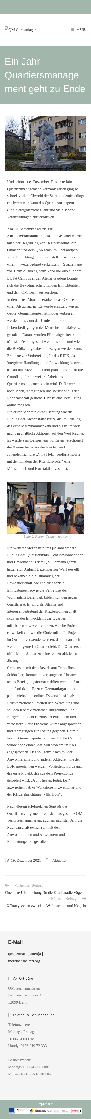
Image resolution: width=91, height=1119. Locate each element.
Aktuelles (59, 860)
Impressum (45, 1104)
